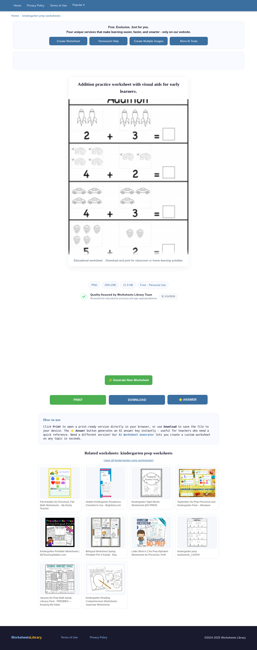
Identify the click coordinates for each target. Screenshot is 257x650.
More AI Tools (188, 41)
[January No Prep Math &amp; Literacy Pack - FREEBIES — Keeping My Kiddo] (60, 579)
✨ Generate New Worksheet (128, 380)
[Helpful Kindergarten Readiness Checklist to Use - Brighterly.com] (106, 483)
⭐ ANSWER (188, 399)
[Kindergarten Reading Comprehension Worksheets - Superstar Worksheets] (106, 579)
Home (17, 5)
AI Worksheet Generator (136, 434)
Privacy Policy (35, 5)
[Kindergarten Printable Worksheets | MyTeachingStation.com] (60, 532)
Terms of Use (58, 5)
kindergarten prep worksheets (41, 15)
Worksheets (26, 637)
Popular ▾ (78, 4)
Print (78, 399)
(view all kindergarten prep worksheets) (129, 460)
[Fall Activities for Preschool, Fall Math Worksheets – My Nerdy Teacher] (60, 483)
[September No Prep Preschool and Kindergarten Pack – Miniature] (197, 483)
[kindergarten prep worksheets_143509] (197, 532)
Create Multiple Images (148, 41)
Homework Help (108, 41)
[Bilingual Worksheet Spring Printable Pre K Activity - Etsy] (106, 532)
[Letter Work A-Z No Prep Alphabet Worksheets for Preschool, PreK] (151, 532)
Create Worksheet (68, 41)
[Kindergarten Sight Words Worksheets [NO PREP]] (151, 483)
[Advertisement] (128, 339)
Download (137, 399)
